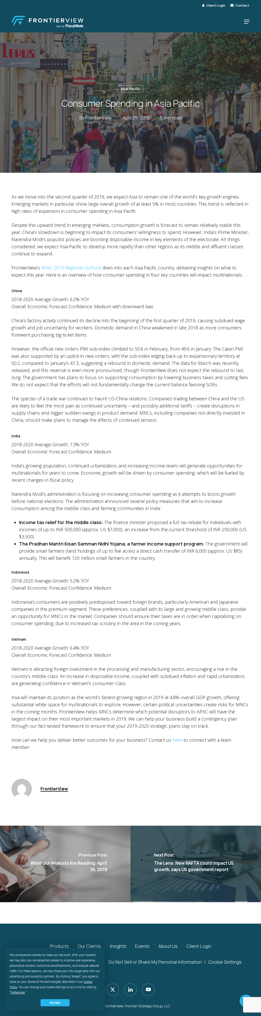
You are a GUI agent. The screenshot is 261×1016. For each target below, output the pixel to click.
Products (59, 946)
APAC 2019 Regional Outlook (71, 268)
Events (142, 946)
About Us (168, 946)
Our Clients (89, 946)
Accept (55, 1003)
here (177, 740)
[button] (247, 21)
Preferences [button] (17, 992)
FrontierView (98, 118)
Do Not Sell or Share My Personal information (155, 962)
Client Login (198, 946)
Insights (118, 946)
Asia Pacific (130, 88)
